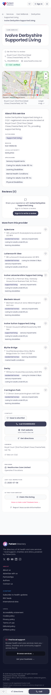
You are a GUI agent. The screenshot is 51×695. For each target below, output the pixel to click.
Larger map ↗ (41, 102)
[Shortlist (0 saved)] (29, 4)
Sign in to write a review (25, 213)
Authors (6, 580)
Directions (18, 691)
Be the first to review (16, 51)
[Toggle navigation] (47, 4)
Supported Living (11, 17)
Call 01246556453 (27, 424)
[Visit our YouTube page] (12, 559)
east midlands (11, 146)
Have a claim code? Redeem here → (25, 502)
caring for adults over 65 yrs (18, 178)
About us (7, 570)
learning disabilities (14, 169)
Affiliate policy (9, 629)
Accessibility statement (13, 612)
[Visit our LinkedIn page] (16, 559)
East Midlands (22, 14)
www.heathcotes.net (33, 61)
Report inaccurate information (27, 507)
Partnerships (8, 577)
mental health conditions (17, 174)
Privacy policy (9, 619)
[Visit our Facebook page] (8, 559)
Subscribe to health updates (15, 595)
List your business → (25, 659)
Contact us (8, 584)
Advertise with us (10, 573)
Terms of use (8, 623)
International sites (10, 601)
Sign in (39, 4)
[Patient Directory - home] (10, 3)
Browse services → (25, 653)
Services (10, 14)
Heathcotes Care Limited (19, 467)
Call (40, 691)
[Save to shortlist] (46, 229)
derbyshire (9, 153)
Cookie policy (8, 616)
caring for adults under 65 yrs (19, 165)
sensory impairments (15, 161)
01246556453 (13, 61)
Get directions (27, 438)
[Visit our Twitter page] (4, 559)
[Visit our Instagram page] (20, 559)
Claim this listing (27, 497)
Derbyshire (35, 14)
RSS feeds (7, 598)
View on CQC (12, 454)
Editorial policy (9, 626)
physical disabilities (14, 182)
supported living (14, 138)
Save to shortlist (17, 418)
